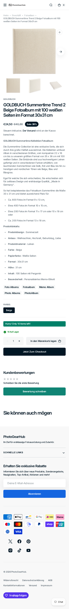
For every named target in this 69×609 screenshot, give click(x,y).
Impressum (46, 585)
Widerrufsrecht (10, 580)
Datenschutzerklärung (33, 580)
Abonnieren (34, 493)
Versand (33, 585)
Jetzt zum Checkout (34, 351)
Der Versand (29, 130)
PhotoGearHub (18, 572)
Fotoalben (29, 15)
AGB (50, 580)
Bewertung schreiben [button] (34, 391)
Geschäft (16, 15)
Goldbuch (9, 99)
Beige (10, 311)
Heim (6, 15)
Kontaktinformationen (14, 585)
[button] (5, 5)
